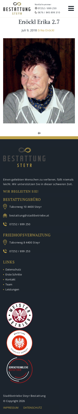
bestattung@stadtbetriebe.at (29, 215)
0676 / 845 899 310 (49, 12)
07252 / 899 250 (47, 8)
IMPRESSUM (11, 407)
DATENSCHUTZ (32, 407)
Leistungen (12, 289)
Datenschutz (13, 269)
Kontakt (10, 279)
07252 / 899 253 (19, 251)
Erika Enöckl (46, 30)
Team (8, 284)
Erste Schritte (13, 274)
